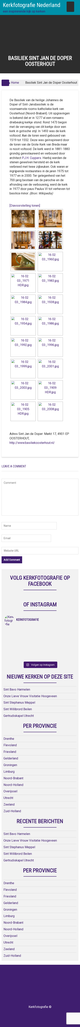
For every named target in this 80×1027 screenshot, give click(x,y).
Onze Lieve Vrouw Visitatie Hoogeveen (30, 696)
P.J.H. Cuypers (31, 158)
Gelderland (10, 758)
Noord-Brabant (13, 778)
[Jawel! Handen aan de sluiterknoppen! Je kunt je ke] (22, 647)
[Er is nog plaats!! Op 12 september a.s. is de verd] (22, 631)
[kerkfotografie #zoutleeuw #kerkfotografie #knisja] (22, 636)
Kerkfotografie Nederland (31, 5)
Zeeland (9, 804)
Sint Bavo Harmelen (16, 689)
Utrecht (8, 798)
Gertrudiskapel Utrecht (18, 716)
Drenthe (8, 739)
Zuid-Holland (12, 811)
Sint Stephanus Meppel (19, 702)
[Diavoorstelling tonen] (25, 205)
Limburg (9, 771)
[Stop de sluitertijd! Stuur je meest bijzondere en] (58, 631)
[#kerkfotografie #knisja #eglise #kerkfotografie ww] (58, 657)
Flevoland (10, 745)
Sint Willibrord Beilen (17, 709)
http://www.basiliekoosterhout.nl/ (32, 443)
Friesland (9, 752)
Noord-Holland (13, 785)
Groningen (10, 765)
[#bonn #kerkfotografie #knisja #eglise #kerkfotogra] (58, 647)
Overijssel (10, 791)
